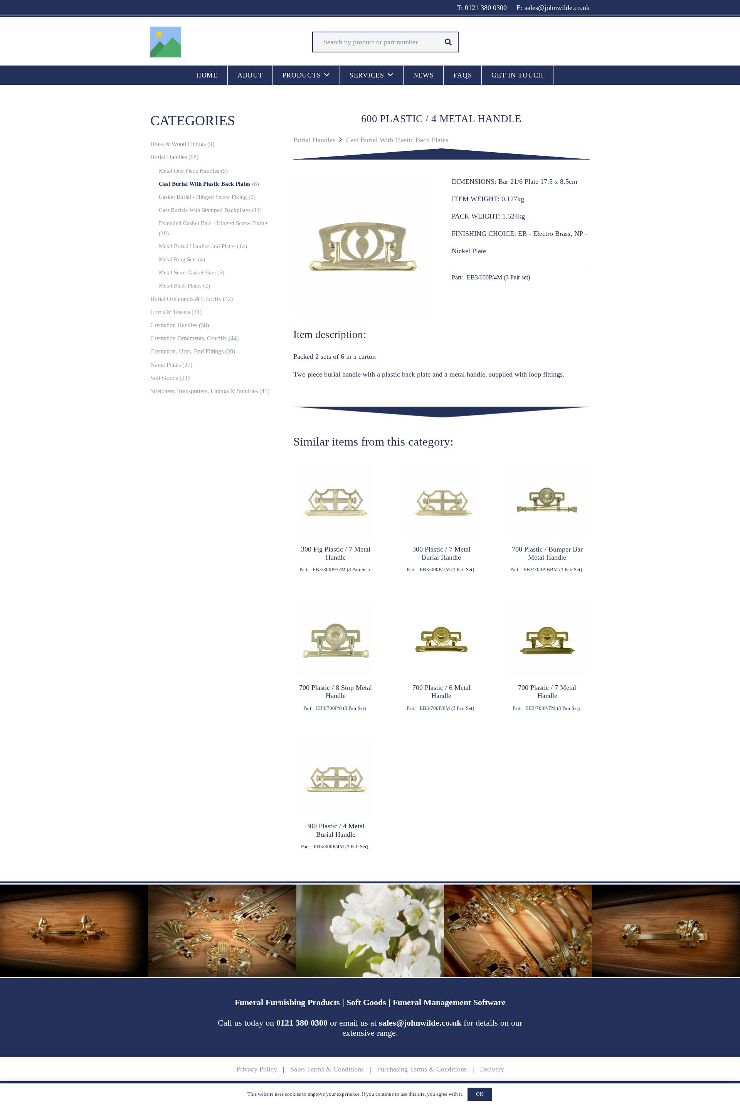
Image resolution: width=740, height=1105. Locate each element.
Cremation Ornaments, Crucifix (188, 338)
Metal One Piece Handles (189, 171)
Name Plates (165, 365)
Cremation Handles (173, 325)
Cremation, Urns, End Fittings (187, 351)
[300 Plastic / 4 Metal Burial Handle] (335, 795)
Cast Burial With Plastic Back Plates (397, 140)
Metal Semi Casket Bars (187, 272)
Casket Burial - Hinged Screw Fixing (203, 197)
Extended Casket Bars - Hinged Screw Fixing (213, 223)
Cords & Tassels (170, 312)
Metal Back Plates (180, 286)
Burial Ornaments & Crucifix (185, 299)
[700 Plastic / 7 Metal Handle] (547, 656)
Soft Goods (164, 378)
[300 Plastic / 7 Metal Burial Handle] (441, 518)
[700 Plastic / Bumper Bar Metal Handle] (547, 518)
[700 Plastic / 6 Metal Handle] (441, 656)
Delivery (492, 1069)
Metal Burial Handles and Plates (197, 246)
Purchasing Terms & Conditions (422, 1069)
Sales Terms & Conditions (327, 1069)
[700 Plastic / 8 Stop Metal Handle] (335, 656)
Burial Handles (314, 140)
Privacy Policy (256, 1069)
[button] (327, 75)
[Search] (448, 42)
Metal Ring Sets (178, 259)
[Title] (165, 42)
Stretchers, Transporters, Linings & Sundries (204, 391)
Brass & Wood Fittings (178, 144)
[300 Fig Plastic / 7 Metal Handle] (335, 518)
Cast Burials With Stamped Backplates (205, 210)
